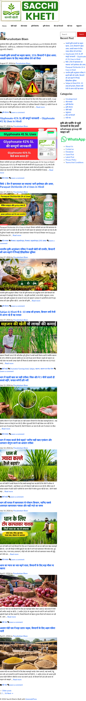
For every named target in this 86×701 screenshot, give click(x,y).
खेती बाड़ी (14, 26)
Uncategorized (71, 99)
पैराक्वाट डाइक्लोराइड (17, 241)
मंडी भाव (69, 26)
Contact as (70, 149)
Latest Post (70, 157)
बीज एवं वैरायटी (58, 26)
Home (4, 26)
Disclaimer (70, 152)
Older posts (6, 691)
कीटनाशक (24, 26)
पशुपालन (79, 26)
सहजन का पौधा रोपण (47, 369)
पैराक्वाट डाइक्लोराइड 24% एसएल (35, 241)
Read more (40, 107)
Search (81, 34)
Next (10, 693)
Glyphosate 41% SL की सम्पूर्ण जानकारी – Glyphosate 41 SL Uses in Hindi (76, 56)
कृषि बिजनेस (35, 26)
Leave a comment (18, 112)
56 (6, 693)
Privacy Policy (71, 160)
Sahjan (32, 369)
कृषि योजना (46, 26)
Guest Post (70, 154)
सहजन (37, 369)
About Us (69, 146)
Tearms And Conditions (74, 162)
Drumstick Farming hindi (19, 369)
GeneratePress (31, 699)
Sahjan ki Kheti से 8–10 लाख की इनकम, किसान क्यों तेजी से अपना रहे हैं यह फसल (74, 85)
